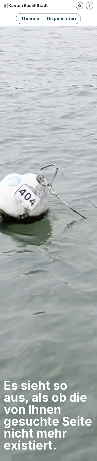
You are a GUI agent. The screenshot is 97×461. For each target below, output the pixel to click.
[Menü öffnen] (89, 5)
